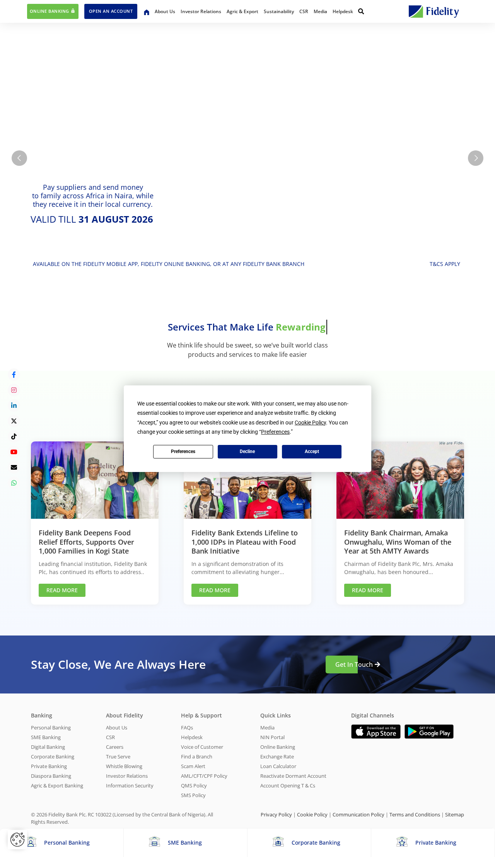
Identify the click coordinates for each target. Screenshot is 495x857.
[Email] (14, 467)
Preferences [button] (275, 432)
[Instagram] (14, 390)
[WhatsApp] (14, 483)
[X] (14, 421)
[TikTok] (14, 436)
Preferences (183, 451)
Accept (312, 451)
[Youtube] (14, 452)
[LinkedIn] (14, 405)
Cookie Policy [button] (310, 422)
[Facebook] (14, 374)
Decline (247, 451)
